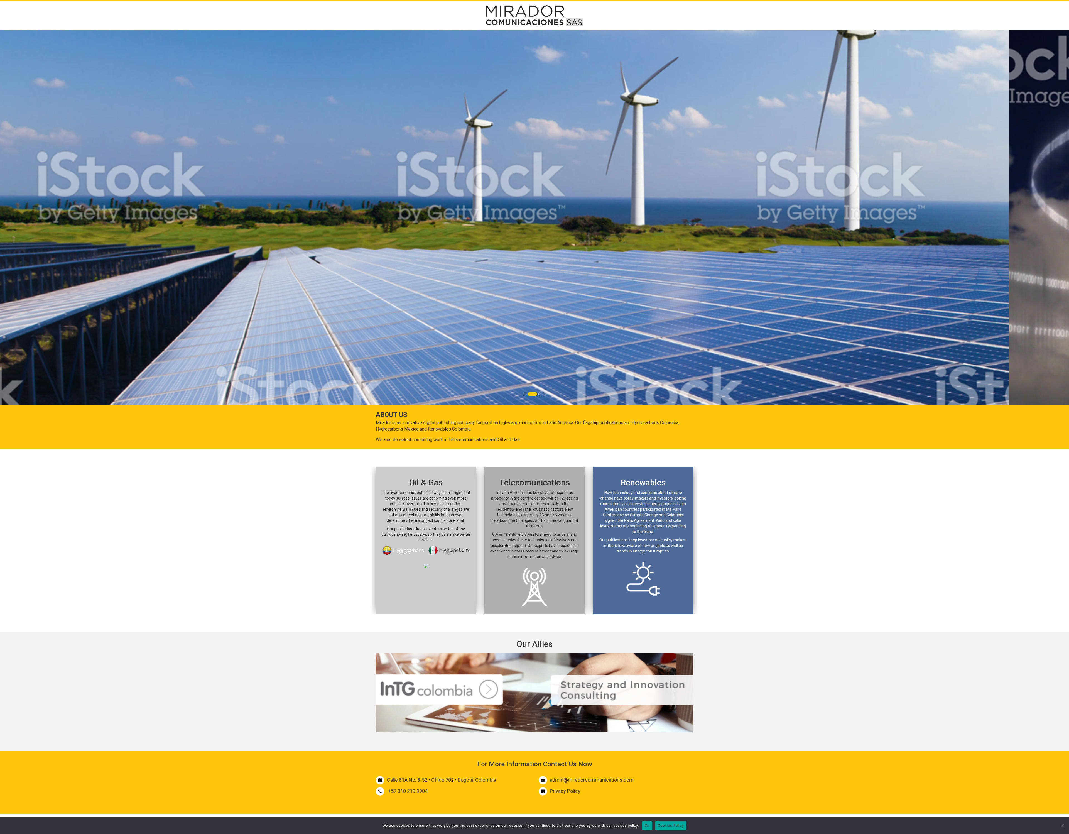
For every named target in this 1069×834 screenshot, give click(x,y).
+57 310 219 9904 (408, 791)
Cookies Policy (671, 825)
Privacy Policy (565, 791)
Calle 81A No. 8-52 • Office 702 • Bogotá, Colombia (441, 780)
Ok (646, 825)
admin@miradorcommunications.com (592, 780)
